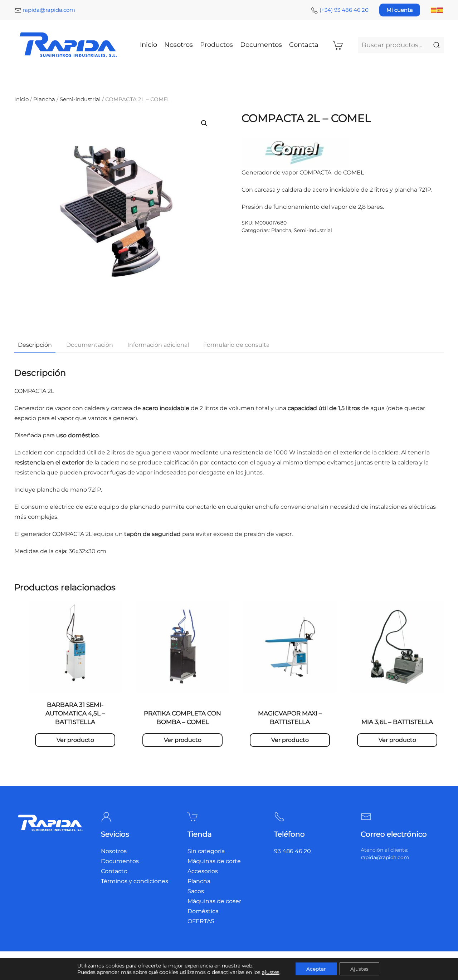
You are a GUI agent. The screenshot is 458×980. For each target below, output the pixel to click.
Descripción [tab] (35, 344)
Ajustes (359, 969)
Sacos (195, 891)
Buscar (436, 45)
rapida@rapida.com (49, 9)
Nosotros (178, 45)
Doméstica (203, 911)
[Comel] (295, 152)
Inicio (148, 45)
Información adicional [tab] (158, 344)
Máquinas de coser (214, 901)
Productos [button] (216, 45)
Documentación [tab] (89, 344)
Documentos (261, 45)
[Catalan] (434, 9)
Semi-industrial (80, 99)
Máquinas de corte (214, 861)
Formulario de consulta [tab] (236, 344)
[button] (204, 123)
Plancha (44, 99)
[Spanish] (440, 9)
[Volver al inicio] (69, 45)
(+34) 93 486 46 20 (344, 9)
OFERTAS (200, 921)
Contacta (303, 45)
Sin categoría (206, 851)
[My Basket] (338, 45)
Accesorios (202, 871)
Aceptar (316, 969)
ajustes (270, 972)
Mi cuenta (399, 9)
